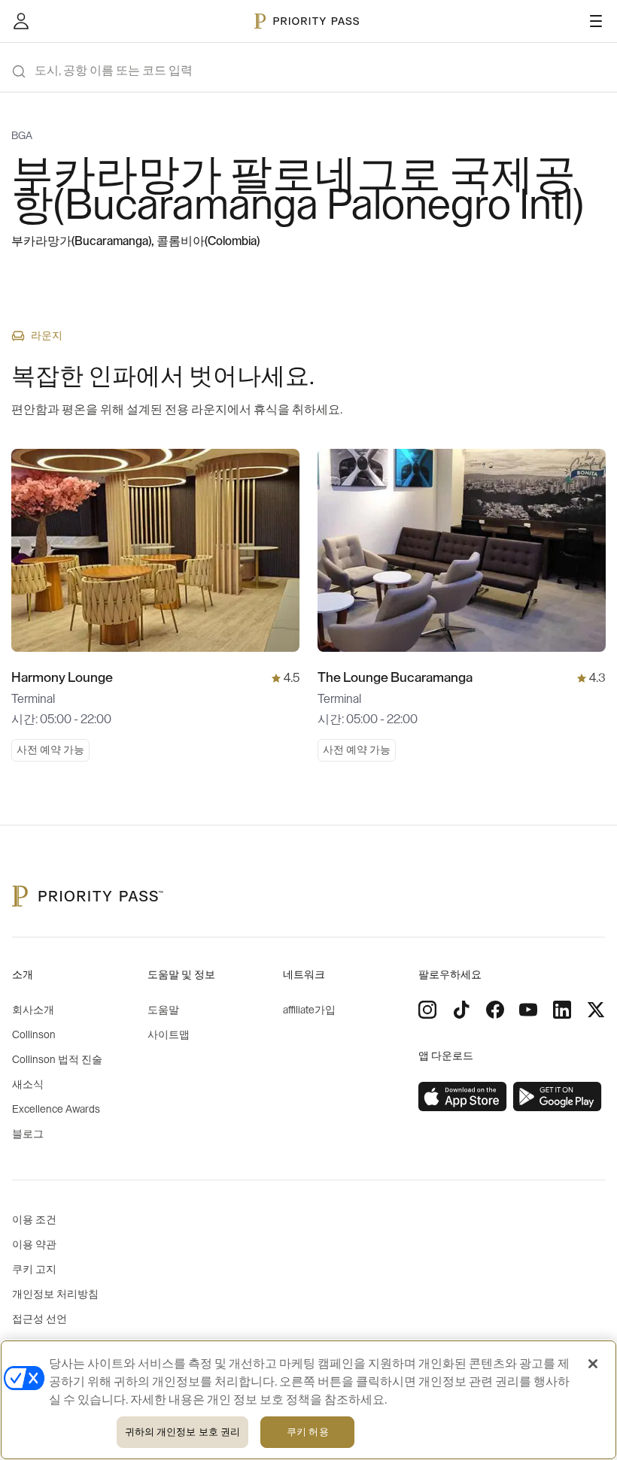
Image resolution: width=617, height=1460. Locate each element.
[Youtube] (528, 1010)
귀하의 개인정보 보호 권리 (183, 1432)
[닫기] (592, 1363)
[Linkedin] (562, 1010)
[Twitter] (596, 1010)
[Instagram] (427, 1010)
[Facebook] (495, 1010)
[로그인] (21, 21)
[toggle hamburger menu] (596, 21)
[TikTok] (461, 1010)
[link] (462, 1097)
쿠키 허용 (308, 1432)
